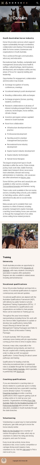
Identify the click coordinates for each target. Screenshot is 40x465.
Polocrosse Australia (10, 405)
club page (26, 450)
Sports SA (20, 372)
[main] (20, 19)
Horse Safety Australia (16, 369)
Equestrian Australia (10, 393)
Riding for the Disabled (11, 431)
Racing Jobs (25, 178)
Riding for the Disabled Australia (21, 403)
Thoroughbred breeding (11, 186)
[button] (2, 3)
